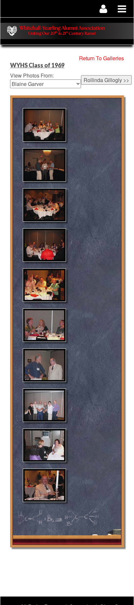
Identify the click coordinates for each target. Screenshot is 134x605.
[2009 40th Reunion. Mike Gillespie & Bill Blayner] (44, 365)
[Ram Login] (103, 8)
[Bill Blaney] (44, 485)
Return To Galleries (101, 58)
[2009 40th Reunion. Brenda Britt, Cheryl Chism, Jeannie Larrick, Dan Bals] (44, 445)
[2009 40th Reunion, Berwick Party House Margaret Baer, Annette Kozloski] (44, 325)
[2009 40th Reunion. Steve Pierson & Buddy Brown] (44, 205)
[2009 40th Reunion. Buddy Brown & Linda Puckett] (44, 285)
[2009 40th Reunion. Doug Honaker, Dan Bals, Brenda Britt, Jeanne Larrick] (44, 245)
